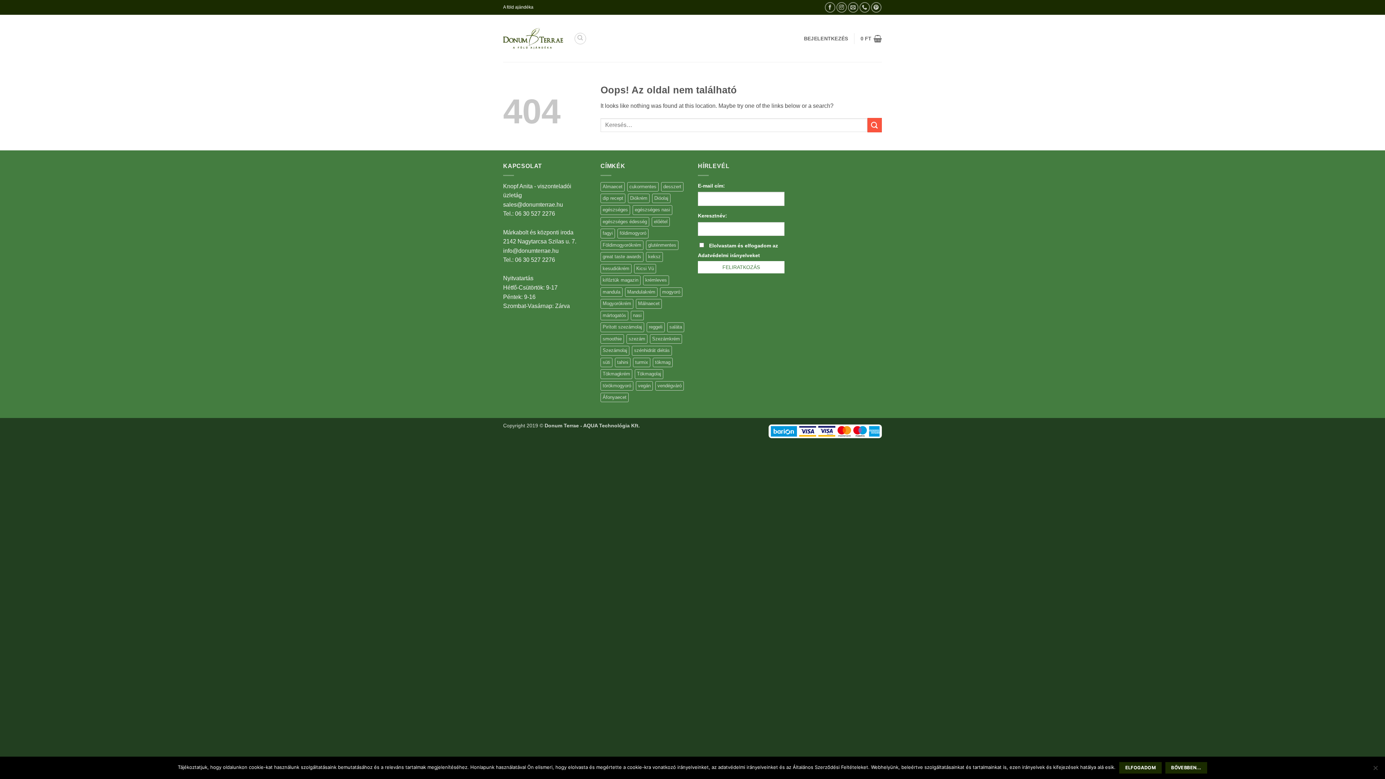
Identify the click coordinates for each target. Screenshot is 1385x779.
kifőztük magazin (620, 280)
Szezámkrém (666, 339)
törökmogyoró (617, 385)
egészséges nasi (652, 209)
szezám (637, 339)
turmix (641, 362)
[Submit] (874, 125)
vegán (644, 385)
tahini (622, 362)
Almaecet (613, 186)
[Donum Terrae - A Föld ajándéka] (533, 38)
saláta (675, 327)
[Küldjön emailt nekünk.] (853, 7)
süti (606, 362)
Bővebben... (1186, 767)
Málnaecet (649, 303)
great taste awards (622, 256)
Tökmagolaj (649, 374)
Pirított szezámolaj (622, 327)
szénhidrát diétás (652, 350)
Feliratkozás (741, 267)
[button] (871, 39)
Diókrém (638, 198)
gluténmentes (662, 245)
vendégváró (670, 385)
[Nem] (1375, 770)
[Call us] (864, 7)
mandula (611, 292)
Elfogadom (1140, 767)
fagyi (608, 233)
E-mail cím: (711, 186)
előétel (661, 221)
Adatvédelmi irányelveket (729, 255)
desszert (672, 186)
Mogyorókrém (617, 303)
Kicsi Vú (645, 268)
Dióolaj (661, 198)
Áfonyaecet (614, 397)
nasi (637, 315)
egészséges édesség (625, 221)
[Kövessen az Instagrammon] (841, 7)
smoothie (612, 339)
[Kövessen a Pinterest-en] (876, 7)
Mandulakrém (641, 292)
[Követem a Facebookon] (830, 7)
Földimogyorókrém (622, 245)
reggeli (656, 327)
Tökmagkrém (616, 374)
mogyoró (671, 292)
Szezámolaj (615, 350)
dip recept (613, 198)
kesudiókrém (616, 268)
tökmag (662, 362)
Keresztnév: (712, 216)
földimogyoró (633, 233)
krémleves (656, 280)
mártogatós (614, 315)
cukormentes (642, 186)
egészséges (615, 209)
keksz (654, 256)
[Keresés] (580, 38)
